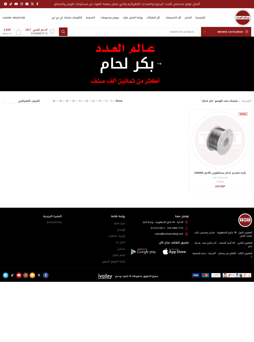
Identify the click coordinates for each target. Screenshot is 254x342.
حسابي (121, 248)
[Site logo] (242, 17)
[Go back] (159, 64)
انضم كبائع (119, 255)
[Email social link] (27, 4)
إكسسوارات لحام (220, 177)
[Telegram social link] (5, 4)
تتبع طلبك (119, 223)
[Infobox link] (40, 32)
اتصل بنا (120, 242)
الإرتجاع (121, 229)
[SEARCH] (63, 31)
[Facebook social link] (37, 4)
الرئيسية (246, 101)
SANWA (220, 182)
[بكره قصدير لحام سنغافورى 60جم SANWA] (220, 140)
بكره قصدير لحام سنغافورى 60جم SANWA (220, 172)
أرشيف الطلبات (116, 236)
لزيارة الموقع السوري (113, 261)
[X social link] (32, 4)
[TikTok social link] (10, 4)
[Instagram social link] (21, 4)
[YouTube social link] (16, 4)
